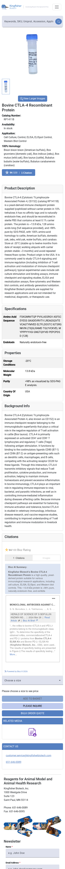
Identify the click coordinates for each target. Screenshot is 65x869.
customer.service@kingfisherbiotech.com (28, 755)
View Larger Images (34, 98)
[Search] (58, 21)
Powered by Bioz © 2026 (17, 671)
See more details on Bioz (50, 671)
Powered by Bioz (9, 180)
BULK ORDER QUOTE (32, 713)
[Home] (25, 6)
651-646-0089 (13, 762)
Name (8, 847)
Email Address (12, 863)
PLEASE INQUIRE (32, 705)
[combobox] (28, 21)
